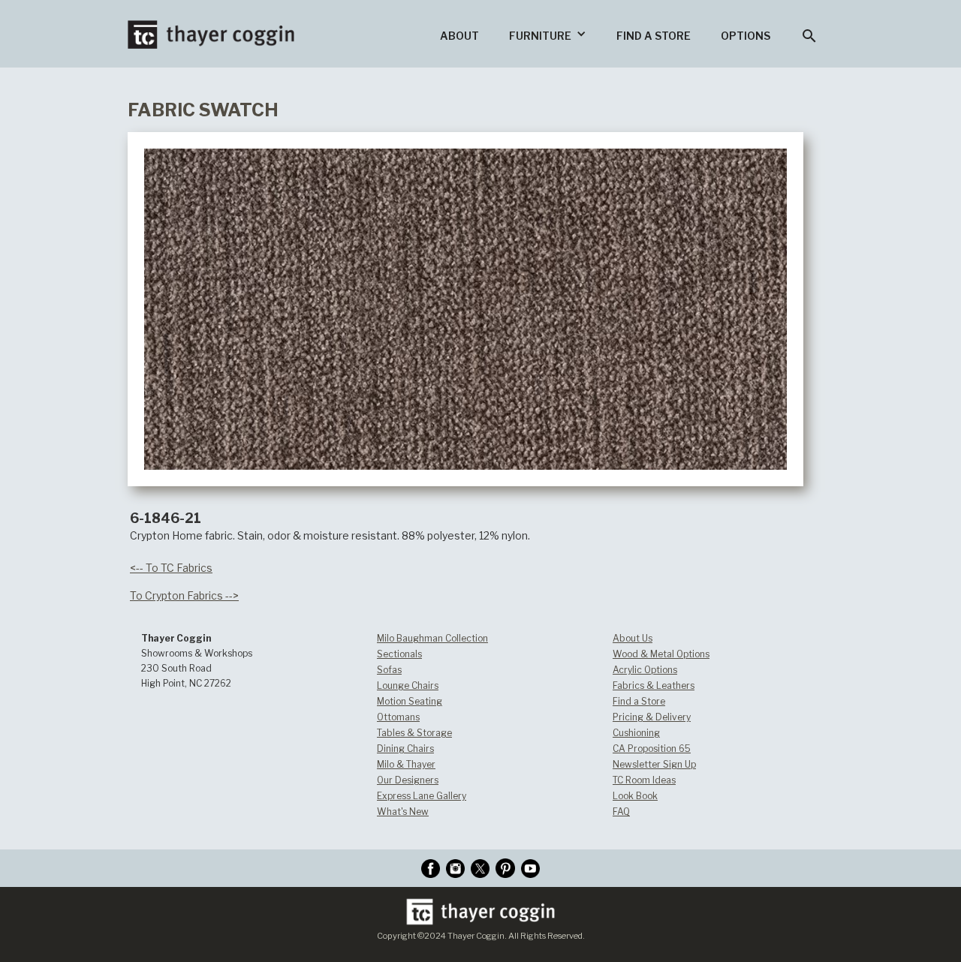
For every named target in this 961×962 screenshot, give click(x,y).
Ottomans (398, 717)
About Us (632, 638)
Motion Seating (409, 701)
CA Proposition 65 (652, 748)
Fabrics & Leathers (653, 685)
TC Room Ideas (644, 780)
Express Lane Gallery (421, 795)
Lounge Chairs (407, 685)
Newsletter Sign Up (654, 764)
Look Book (635, 795)
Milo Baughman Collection (432, 638)
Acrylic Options (645, 669)
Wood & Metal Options (661, 654)
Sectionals (399, 654)
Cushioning (636, 732)
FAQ (621, 811)
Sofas (389, 669)
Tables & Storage (414, 732)
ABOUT (459, 35)
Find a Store (639, 701)
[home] (211, 24)
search (809, 36)
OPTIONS (745, 35)
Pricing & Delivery (652, 717)
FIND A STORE (653, 35)
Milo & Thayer (406, 764)
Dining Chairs (405, 748)
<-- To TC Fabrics (171, 567)
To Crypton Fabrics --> (184, 595)
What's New (403, 811)
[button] (547, 34)
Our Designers (407, 780)
